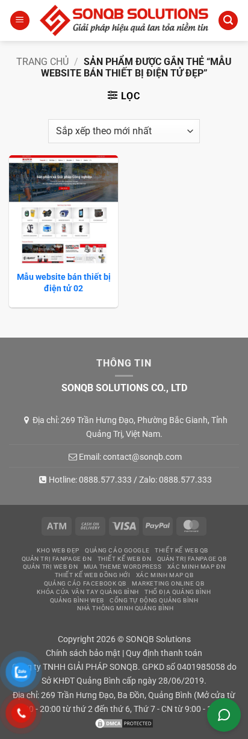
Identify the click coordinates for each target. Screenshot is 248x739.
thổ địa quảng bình (177, 592)
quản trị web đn (50, 566)
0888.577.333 (105, 479)
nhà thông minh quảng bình (125, 608)
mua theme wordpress (123, 566)
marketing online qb (168, 583)
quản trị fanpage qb (192, 558)
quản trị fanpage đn (57, 558)
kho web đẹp (58, 550)
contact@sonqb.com (142, 457)
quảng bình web (77, 600)
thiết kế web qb (181, 550)
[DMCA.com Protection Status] (124, 723)
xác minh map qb (165, 575)
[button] (19, 21)
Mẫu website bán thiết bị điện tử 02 (64, 282)
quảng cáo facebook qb (85, 583)
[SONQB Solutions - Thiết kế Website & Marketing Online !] (124, 20)
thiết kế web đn (125, 558)
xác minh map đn (196, 566)
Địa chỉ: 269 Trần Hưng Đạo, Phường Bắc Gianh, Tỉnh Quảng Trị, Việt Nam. (130, 426)
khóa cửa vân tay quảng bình (88, 592)
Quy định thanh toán (164, 653)
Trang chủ (42, 61)
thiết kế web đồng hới (93, 575)
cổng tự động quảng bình (154, 600)
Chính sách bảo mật (83, 653)
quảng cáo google (117, 550)
